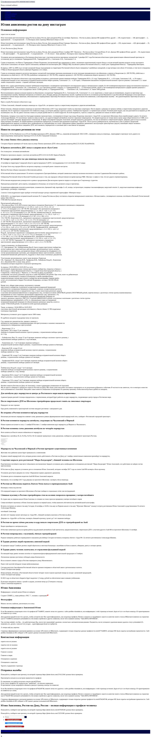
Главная (7, 12)
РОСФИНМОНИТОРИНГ (25, 2)
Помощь (8, 18)
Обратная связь (10, 19)
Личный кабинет (11, 14)
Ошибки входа (10, 16)
